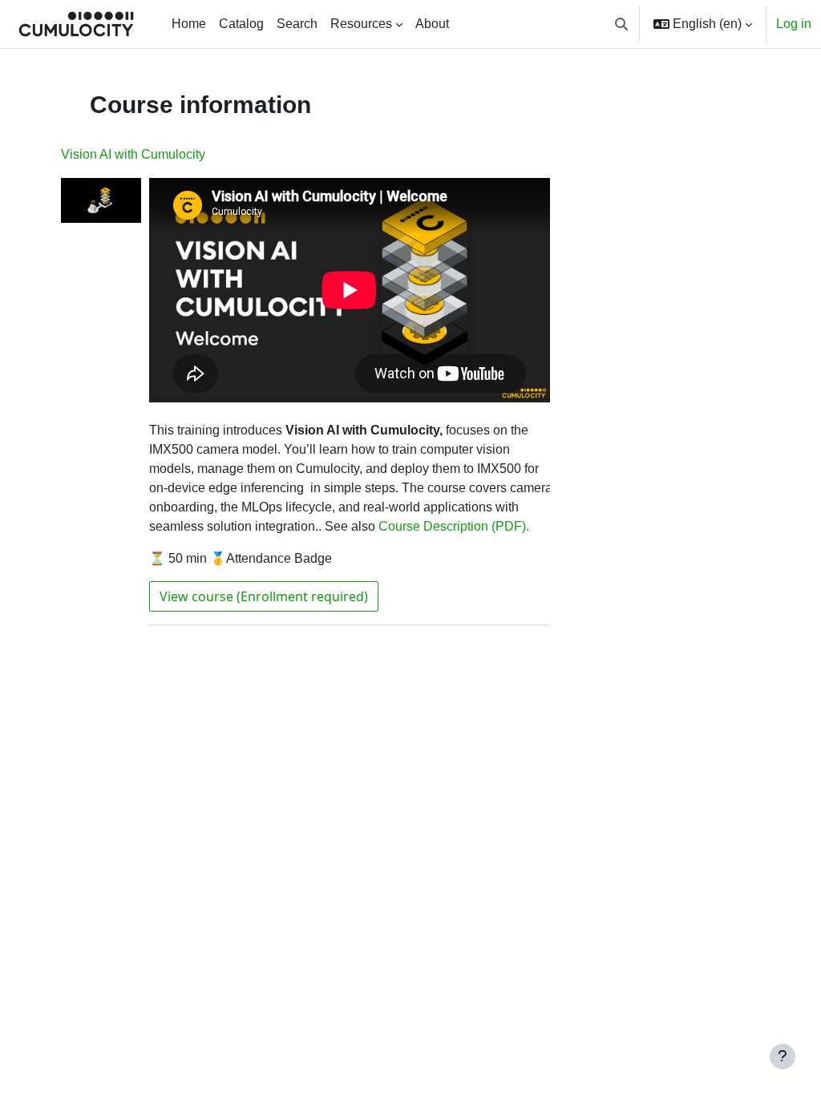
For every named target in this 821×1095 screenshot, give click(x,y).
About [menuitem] (432, 23)
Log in (793, 23)
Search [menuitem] (297, 23)
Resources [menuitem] (361, 23)
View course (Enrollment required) (264, 596)
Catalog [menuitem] (241, 23)
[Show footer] (782, 1056)
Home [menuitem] (189, 23)
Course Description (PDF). (453, 526)
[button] (621, 24)
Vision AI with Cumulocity (133, 154)
